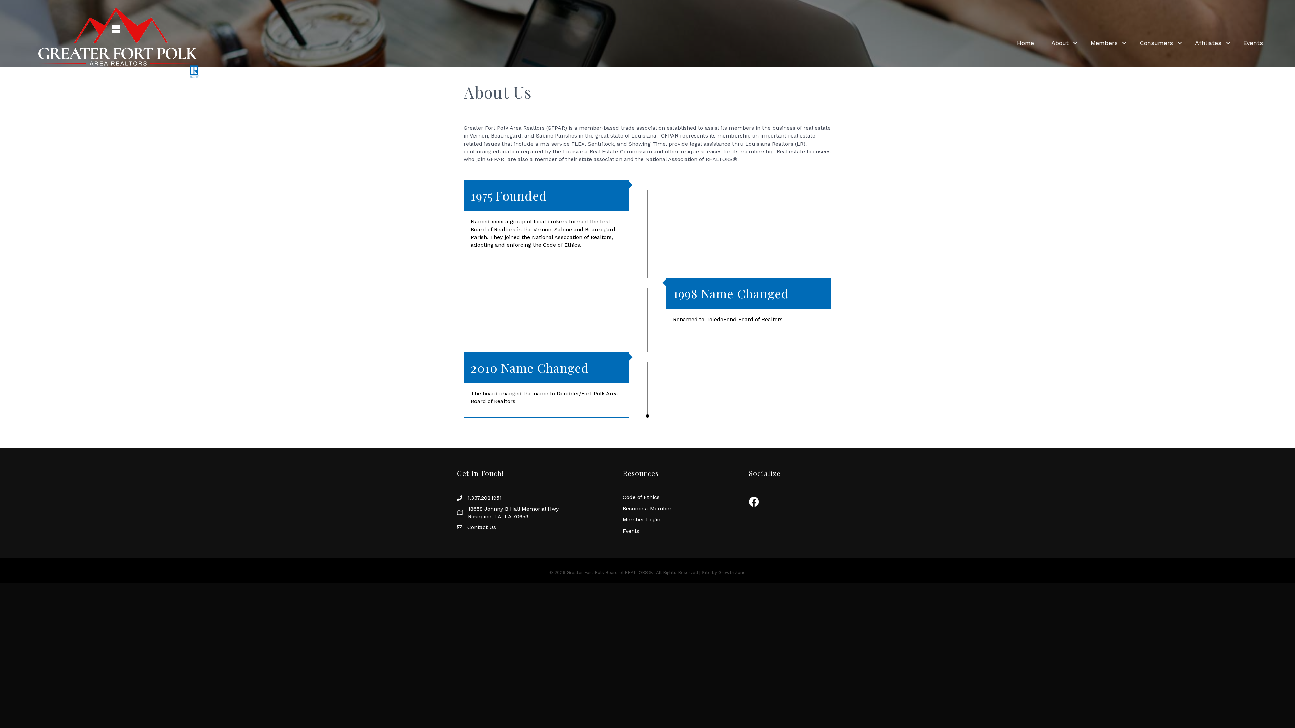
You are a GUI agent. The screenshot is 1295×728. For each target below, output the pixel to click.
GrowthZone (732, 572)
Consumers (1156, 43)
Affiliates (1208, 43)
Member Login (641, 519)
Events (1253, 43)
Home (1025, 43)
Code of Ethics (641, 497)
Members (1104, 43)
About (1060, 43)
